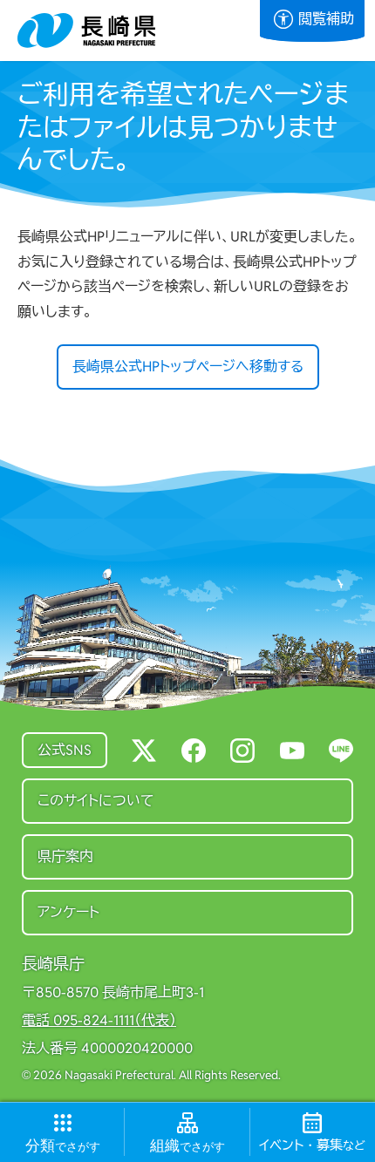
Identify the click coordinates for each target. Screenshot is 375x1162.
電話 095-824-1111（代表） (99, 1021)
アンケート (68, 912)
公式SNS (65, 750)
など (312, 1145)
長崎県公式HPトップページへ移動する (187, 366)
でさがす (62, 1145)
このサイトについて (96, 801)
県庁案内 (65, 856)
